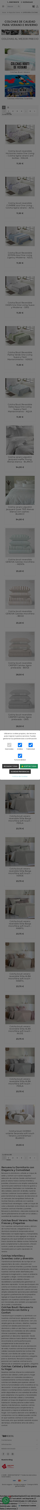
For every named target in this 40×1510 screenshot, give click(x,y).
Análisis (20, 749)
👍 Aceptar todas (28, 766)
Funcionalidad (20, 760)
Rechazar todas (10, 766)
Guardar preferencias (20, 771)
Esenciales (9, 749)
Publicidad (31, 749)
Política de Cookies (20, 776)
